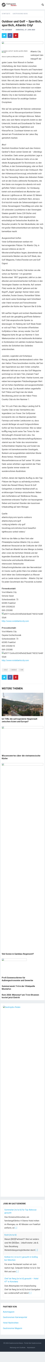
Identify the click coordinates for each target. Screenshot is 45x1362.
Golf (6, 670)
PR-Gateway (7, 30)
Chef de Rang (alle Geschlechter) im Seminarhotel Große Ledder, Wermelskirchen (20, 1278)
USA (21, 670)
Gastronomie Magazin (12, 1331)
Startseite (6, 14)
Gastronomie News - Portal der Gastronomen (25, 1346)
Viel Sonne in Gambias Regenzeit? (18, 954)
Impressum (31, 1351)
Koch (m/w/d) (10, 1210)
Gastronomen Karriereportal (15, 1320)
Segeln (13, 670)
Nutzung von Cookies (17, 1351)
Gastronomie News (20, 14)
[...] (37, 1225)
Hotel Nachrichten (10, 1326)
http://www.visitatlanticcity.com (15, 621)
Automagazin (8, 1315)
